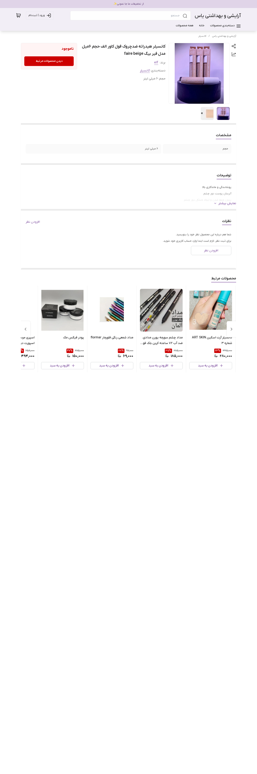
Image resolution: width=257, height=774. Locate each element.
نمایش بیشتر (227, 203)
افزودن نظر (33, 222)
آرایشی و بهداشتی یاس (218, 15)
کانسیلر (202, 36)
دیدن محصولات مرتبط (49, 61)
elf (156, 63)
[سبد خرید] (18, 15)
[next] (25, 329)
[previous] (231, 329)
